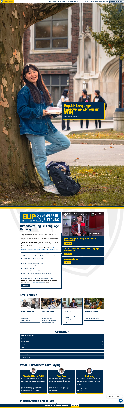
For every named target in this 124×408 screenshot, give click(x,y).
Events (82, 1)
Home (50, 1)
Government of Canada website (36, 282)
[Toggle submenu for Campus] (91, 1)
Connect (105, 1)
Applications (69, 1)
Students (76, 1)
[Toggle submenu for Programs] (58, 1)
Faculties (62, 1)
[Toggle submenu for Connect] (108, 1)
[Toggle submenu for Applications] (72, 1)
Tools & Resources (97, 1)
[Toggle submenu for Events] (85, 1)
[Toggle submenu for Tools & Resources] (101, 1)
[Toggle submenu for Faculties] (64, 1)
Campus (88, 1)
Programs (55, 1)
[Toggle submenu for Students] (79, 1)
